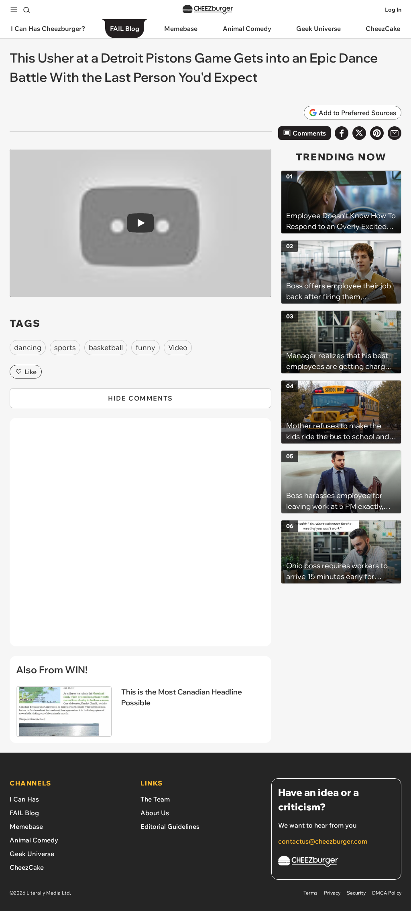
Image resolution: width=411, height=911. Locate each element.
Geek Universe (32, 854)
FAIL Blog (24, 813)
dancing (27, 347)
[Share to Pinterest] (377, 133)
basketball (106, 347)
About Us (154, 813)
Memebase (26, 826)
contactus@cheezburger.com (322, 841)
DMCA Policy (386, 893)
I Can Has (24, 799)
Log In (393, 9)
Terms (310, 893)
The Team (155, 799)
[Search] (26, 9)
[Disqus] (140, 536)
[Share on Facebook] (341, 133)
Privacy (332, 893)
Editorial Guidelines (169, 826)
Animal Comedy (34, 840)
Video (177, 347)
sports (65, 347)
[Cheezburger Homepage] (208, 10)
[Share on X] (359, 133)
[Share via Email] (394, 133)
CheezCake (27, 867)
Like (30, 372)
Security (356, 893)
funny (145, 347)
